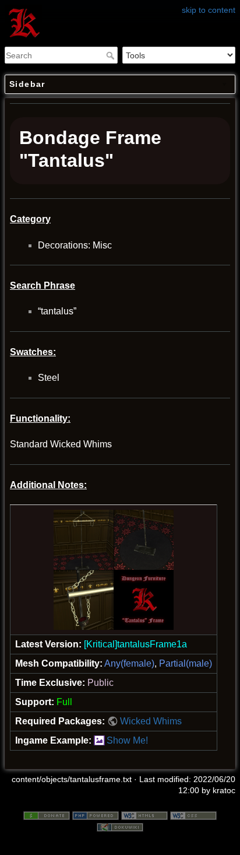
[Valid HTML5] (144, 814)
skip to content (208, 10)
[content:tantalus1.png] (113, 570)
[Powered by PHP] (95, 814)
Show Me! (127, 740)
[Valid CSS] (193, 814)
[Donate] (46, 814)
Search (111, 55)
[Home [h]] (120, 7)
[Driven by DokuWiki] (120, 826)
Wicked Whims (151, 721)
